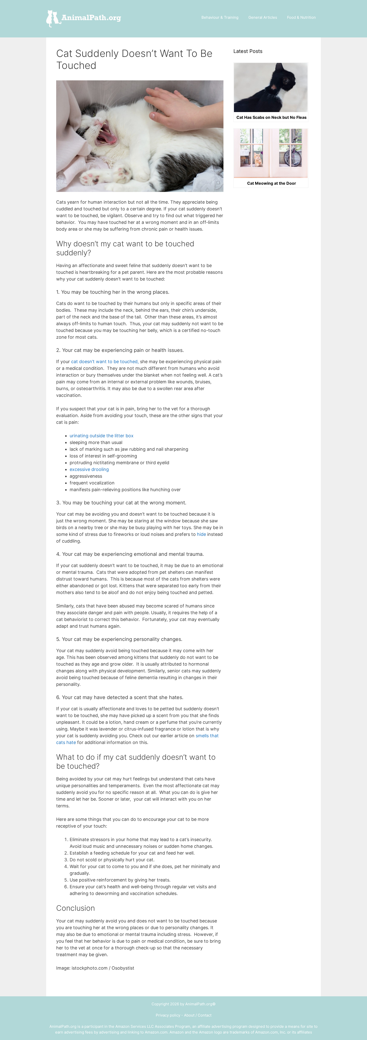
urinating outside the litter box (102, 435)
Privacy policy (168, 1015)
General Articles (262, 17)
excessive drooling (90, 469)
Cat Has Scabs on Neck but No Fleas (271, 117)
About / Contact (197, 1015)
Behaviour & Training (219, 17)
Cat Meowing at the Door (271, 183)
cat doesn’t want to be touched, (105, 361)
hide (201, 534)
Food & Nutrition (301, 17)
